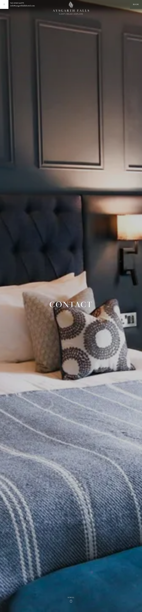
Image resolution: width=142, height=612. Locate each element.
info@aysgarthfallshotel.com (22, 6)
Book (136, 4)
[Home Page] (71, 8)
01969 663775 (19, 3)
